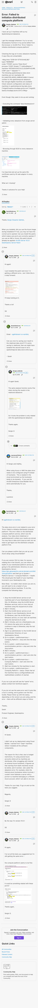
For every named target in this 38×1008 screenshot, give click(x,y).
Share (4, 195)
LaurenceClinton (16, 455)
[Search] (32, 2)
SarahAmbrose (11, 211)
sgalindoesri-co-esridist (20, 334)
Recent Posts (6, 952)
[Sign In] (35, 2)
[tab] (6, 201)
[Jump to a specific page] (34, 206)
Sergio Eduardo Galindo (15, 220)
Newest (9, 207)
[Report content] (35, 15)
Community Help (7, 957)
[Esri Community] (9, 2)
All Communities (6, 949)
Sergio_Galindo (11, 24)
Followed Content (7, 954)
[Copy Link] (7, 29)
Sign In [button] (19, 938)
